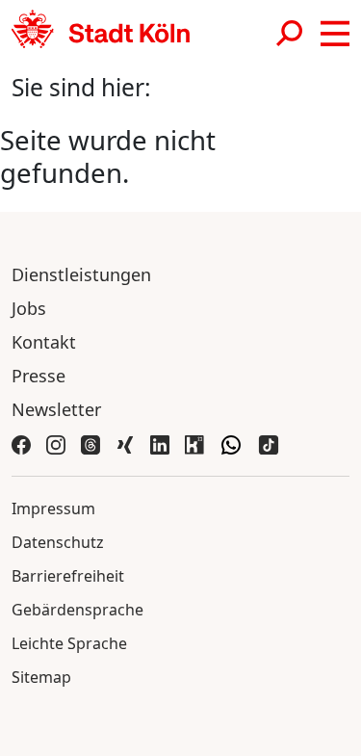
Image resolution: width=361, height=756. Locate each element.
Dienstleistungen (81, 274)
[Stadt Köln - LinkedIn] (159, 443)
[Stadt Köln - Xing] (125, 443)
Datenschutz (58, 542)
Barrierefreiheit (68, 576)
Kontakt (44, 341)
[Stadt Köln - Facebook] (21, 443)
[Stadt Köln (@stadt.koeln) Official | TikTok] (268, 443)
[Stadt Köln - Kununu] (194, 443)
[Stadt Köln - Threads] (90, 443)
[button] (335, 34)
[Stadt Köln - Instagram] (55, 443)
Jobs (29, 308)
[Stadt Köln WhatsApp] (231, 443)
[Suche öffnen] (290, 33)
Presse (38, 375)
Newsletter (56, 409)
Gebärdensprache (77, 609)
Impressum (53, 508)
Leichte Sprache (69, 643)
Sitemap (41, 677)
